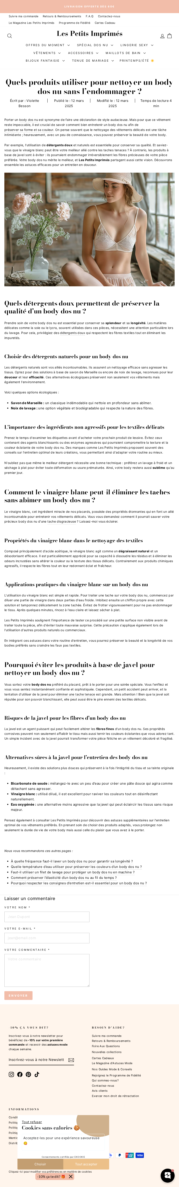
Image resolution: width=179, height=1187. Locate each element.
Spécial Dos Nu (93, 45)
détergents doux (72, 333)
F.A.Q (90, 16)
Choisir (40, 1164)
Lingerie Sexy (135, 45)
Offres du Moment (46, 45)
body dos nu (28, 120)
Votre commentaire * (27, 949)
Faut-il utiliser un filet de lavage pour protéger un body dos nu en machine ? (73, 872)
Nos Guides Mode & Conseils (112, 1069)
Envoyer (18, 995)
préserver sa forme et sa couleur (28, 130)
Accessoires (81, 52)
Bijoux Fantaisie (43, 60)
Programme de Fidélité (74, 22)
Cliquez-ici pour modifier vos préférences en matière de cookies (50, 1171)
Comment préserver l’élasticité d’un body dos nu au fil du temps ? (64, 878)
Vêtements (45, 52)
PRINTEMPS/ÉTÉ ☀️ (137, 60)
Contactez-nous (109, 16)
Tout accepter (86, 1164)
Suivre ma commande (23, 16)
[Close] (70, 1176)
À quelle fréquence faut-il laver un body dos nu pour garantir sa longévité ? (72, 861)
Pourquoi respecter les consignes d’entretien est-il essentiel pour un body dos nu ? (79, 883)
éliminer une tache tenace (75, 694)
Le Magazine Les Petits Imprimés (32, 22)
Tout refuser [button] (32, 1122)
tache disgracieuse (61, 521)
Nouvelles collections (107, 1052)
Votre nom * (17, 907)
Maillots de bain (124, 52)
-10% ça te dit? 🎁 (51, 1176)
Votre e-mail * (20, 928)
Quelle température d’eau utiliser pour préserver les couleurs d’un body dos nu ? (76, 867)
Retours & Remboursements (62, 16)
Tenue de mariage (91, 60)
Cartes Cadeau (105, 22)
